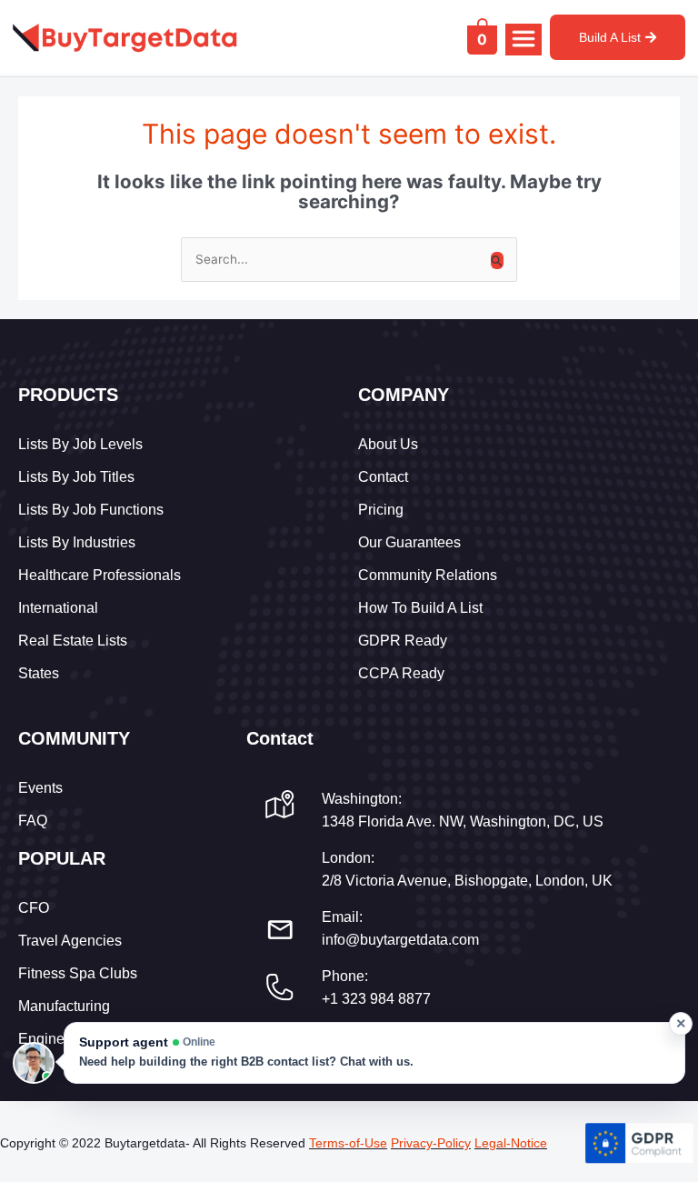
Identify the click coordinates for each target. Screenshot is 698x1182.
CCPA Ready (401, 673)
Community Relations (427, 575)
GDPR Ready (402, 640)
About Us (388, 444)
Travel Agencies (70, 940)
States (38, 673)
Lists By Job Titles (76, 477)
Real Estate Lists (72, 640)
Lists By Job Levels (80, 444)
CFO (33, 908)
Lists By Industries (76, 542)
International (58, 608)
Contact (383, 477)
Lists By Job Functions (91, 509)
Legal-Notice (510, 1143)
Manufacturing (64, 1006)
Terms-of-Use (348, 1143)
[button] (374, 1053)
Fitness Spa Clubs (77, 973)
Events (40, 788)
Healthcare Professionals (99, 575)
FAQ (32, 820)
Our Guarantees (409, 542)
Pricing (381, 509)
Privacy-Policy (431, 1143)
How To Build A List (420, 608)
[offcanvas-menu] (523, 39)
